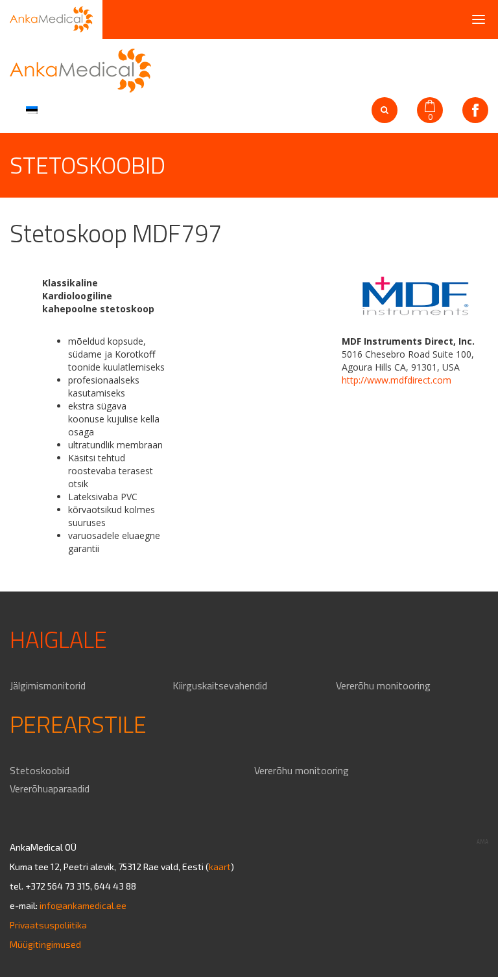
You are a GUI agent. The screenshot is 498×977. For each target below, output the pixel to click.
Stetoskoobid (39, 770)
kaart (220, 866)
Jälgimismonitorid (48, 685)
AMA (482, 841)
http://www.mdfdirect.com (396, 380)
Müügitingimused (45, 944)
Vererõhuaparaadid (49, 788)
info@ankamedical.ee (83, 905)
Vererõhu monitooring (383, 685)
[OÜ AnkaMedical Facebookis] (475, 110)
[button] (30, 109)
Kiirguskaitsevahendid (219, 685)
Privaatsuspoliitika (48, 924)
